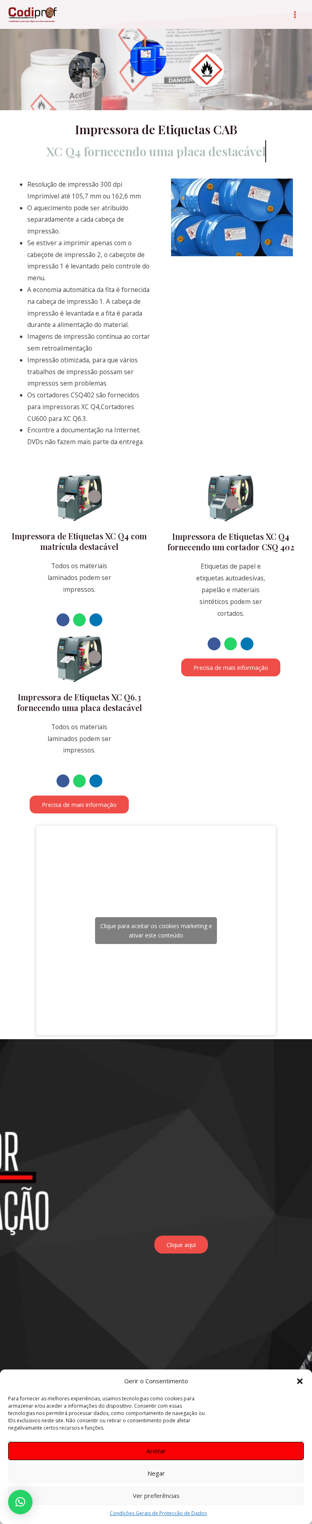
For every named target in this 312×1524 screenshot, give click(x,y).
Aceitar (156, 1451)
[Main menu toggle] (295, 14)
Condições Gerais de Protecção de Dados (158, 1513)
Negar (156, 1473)
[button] (300, 1381)
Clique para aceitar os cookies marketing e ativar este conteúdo (156, 930)
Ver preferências (156, 1495)
